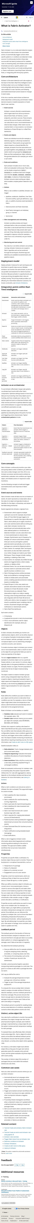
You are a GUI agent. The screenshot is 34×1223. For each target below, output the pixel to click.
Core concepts (6, 43)
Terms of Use (4, 1220)
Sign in (31, 17)
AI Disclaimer (4, 1216)
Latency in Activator (10, 1148)
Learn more (9, 1153)
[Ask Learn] (28, 21)
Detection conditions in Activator (14, 1141)
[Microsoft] (17, 17)
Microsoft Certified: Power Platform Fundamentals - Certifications (15, 1191)
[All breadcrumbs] (2, 21)
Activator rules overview (11, 1137)
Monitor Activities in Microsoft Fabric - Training (14, 1181)
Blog (22, 1216)
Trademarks (13, 1220)
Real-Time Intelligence (11, 21)
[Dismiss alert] (31, 2)
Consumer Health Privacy (22, 1218)
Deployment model (8, 39)
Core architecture (7, 37)
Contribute (4, 1218)
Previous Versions (15, 1216)
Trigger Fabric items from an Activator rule (17, 1139)
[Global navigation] (1, 17)
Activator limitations (21, 283)
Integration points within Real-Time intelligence (15, 41)
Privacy (11, 1218)
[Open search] (26, 17)
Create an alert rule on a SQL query (21, 742)
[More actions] (31, 21)
